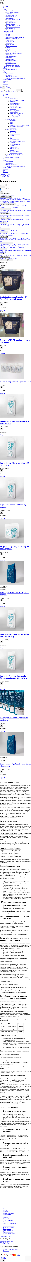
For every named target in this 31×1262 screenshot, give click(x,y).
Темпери (8, 62)
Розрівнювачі (10, 59)
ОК (1, 191)
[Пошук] (3, 87)
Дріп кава (9, 13)
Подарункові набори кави (13, 27)
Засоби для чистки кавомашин (14, 154)
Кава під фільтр (10, 24)
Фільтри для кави (11, 63)
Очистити (10, 259)
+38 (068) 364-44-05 (5, 174)
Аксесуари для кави (11, 129)
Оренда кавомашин (11, 76)
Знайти (19, 90)
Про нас (5, 1210)
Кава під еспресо (10, 22)
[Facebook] (8, 177)
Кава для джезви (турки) (13, 19)
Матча (8, 35)
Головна (5, 6)
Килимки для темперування (14, 53)
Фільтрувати (4, 259)
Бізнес (5, 72)
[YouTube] (10, 177)
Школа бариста (7, 79)
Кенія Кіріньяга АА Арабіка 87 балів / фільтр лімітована (13, 298)
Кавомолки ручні (11, 51)
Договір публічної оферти (10, 1223)
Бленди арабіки (10, 10)
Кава (13, 91)
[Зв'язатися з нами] (2, 1260)
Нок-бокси (9, 54)
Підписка (5, 71)
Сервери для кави (11, 60)
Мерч (7, 156)
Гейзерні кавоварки (11, 46)
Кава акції (6, 1219)
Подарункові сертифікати (13, 157)
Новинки (5, 81)
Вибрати (2, 310)
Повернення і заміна (8, 1221)
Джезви (8, 47)
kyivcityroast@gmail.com (6, 1241)
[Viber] (1, 177)
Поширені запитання (9, 1233)
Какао (8, 34)
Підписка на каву (8, 1232)
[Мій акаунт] (1, 88)
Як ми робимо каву (8, 1227)
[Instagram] (5, 177)
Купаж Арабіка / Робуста (13, 25)
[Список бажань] (7, 88)
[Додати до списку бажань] (1, 304)
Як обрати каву (7, 1229)
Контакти (5, 84)
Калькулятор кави (8, 1230)
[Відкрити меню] (10, 88)
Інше (7, 50)
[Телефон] (5, 1258)
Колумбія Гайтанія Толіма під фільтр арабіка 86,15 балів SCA (13, 677)
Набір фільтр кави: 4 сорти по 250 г (15, 382)
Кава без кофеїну (10, 16)
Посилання (6, 1251)
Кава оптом (9, 73)
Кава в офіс (9, 75)
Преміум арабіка (10, 28)
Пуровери (9, 57)
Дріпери (8, 49)
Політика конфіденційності (10, 1249)
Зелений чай (9, 32)
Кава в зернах (10, 18)
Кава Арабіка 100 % (11, 15)
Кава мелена (9, 21)
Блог (4, 1208)
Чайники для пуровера (12, 65)
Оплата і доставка (8, 1220)
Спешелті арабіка (11, 30)
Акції (4, 82)
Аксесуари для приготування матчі (15, 37)
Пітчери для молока (11, 56)
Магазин (5, 8)
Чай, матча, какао (11, 119)
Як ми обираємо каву (9, 1226)
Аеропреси (9, 43)
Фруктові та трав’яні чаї (16, 126)
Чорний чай (9, 40)
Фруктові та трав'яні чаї (12, 38)
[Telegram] (3, 177)
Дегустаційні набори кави (13, 12)
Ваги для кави (10, 44)
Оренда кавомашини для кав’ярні (15, 78)
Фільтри (2, 267)
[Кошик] (9, 88)
